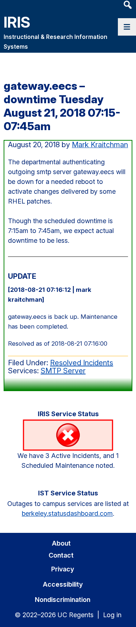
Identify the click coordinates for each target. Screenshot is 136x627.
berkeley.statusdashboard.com (67, 513)
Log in (112, 615)
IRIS (17, 22)
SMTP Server (63, 370)
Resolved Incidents (81, 362)
